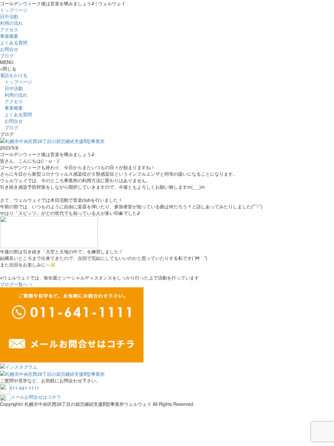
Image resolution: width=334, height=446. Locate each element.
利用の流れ (11, 23)
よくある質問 (13, 42)
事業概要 (9, 36)
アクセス (9, 29)
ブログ (7, 55)
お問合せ (9, 49)
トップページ (13, 10)
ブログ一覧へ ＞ (16, 284)
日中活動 (9, 16)
